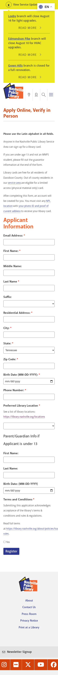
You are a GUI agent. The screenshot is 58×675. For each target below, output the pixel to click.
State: (7, 343)
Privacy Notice (29, 620)
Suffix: (7, 297)
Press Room (29, 614)
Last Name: (10, 468)
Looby (12, 16)
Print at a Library (29, 627)
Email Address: (13, 235)
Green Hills (15, 66)
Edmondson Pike (19, 39)
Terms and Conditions (18, 499)
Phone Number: (13, 390)
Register (11, 551)
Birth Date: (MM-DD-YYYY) (20, 484)
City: (6, 328)
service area (14, 183)
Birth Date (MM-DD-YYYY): (20, 375)
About (29, 600)
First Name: (10, 251)
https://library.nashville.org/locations (24, 416)
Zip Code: (9, 359)
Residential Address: (16, 313)
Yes (8, 542)
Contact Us (29, 607)
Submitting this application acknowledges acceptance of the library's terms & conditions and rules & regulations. (27, 510)
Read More (29, 28)
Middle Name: (12, 266)
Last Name (10, 281)
